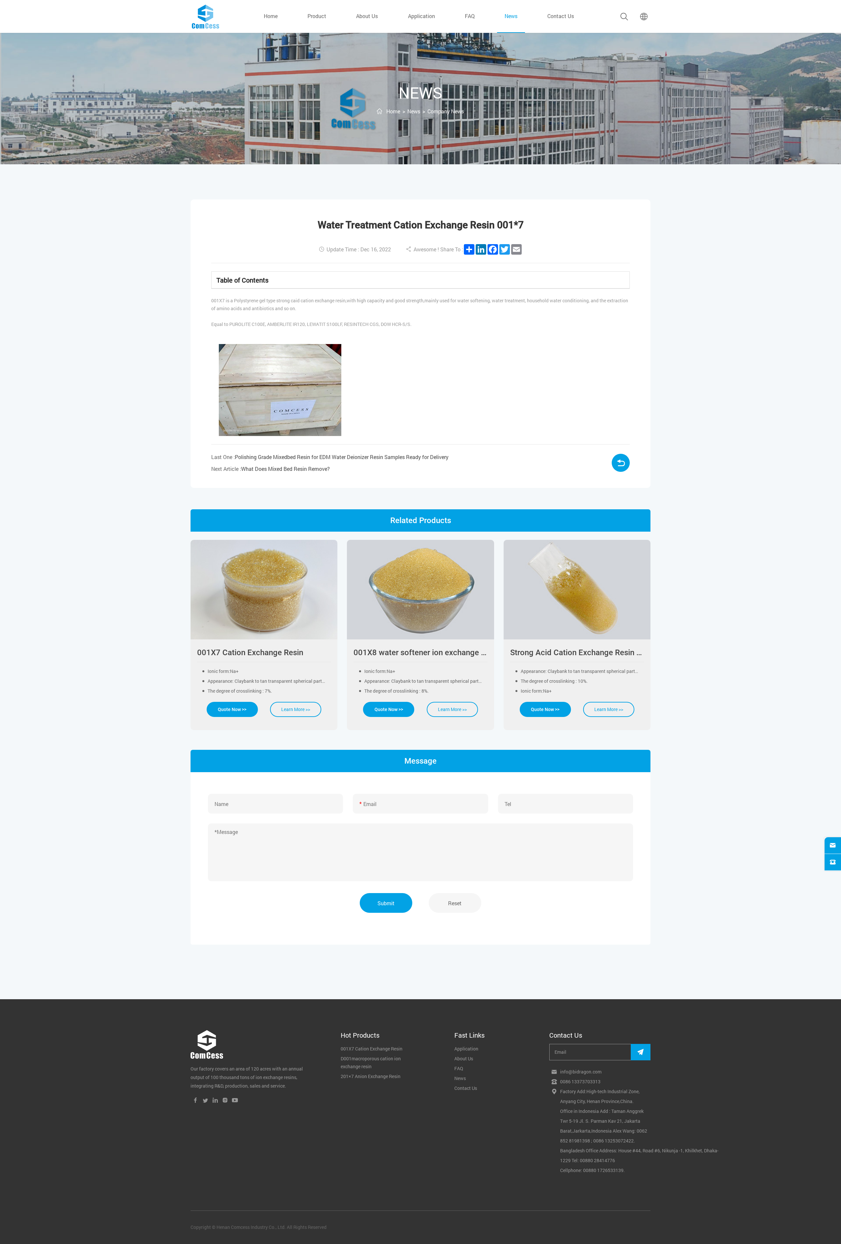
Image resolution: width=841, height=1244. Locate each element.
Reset (455, 903)
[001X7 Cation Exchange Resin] (264, 589)
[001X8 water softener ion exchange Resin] (420, 589)
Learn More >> (295, 709)
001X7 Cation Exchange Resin (250, 652)
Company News (445, 111)
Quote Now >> (232, 709)
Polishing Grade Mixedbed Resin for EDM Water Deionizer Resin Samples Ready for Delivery (341, 456)
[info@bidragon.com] (833, 845)
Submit (386, 903)
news (511, 15)
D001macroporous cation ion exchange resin (371, 1062)
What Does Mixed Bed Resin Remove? (285, 468)
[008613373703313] (833, 862)
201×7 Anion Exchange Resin (370, 1076)
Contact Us (560, 15)
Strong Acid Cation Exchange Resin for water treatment (577, 652)
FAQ (470, 15)
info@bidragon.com (581, 1072)
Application (421, 15)
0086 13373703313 (580, 1081)
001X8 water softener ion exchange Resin (420, 652)
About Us (367, 15)
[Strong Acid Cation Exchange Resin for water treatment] (577, 589)
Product (316, 15)
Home (271, 15)
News (413, 111)
